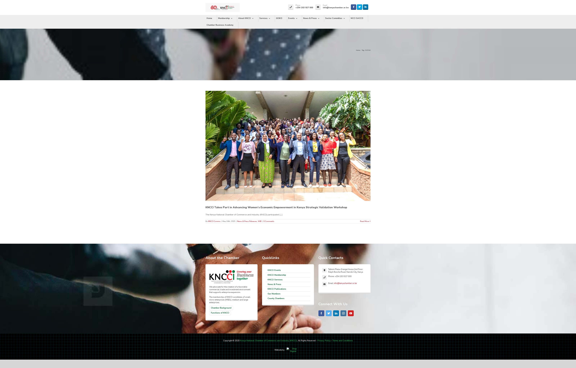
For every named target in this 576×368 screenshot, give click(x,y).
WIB (259, 221)
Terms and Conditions (342, 340)
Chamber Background (221, 308)
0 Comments (268, 221)
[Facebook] (321, 313)
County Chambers (276, 298)
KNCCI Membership (277, 275)
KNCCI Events (274, 270)
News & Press (274, 284)
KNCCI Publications (277, 289)
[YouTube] (351, 313)
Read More (364, 221)
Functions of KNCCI (220, 313)
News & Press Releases (247, 221)
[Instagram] (343, 313)
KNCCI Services (275, 279)
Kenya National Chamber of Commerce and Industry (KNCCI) (268, 340)
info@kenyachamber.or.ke (345, 283)
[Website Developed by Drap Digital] (293, 350)
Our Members (274, 293)
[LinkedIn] (336, 313)
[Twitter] (329, 313)
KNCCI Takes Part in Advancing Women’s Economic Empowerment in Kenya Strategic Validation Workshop (276, 207)
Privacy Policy (324, 340)
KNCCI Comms (214, 221)
